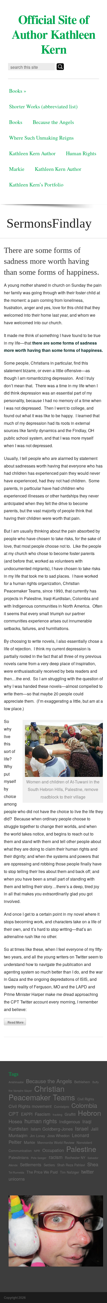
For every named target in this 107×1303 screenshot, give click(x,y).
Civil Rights (85, 1098)
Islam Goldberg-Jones (52, 1129)
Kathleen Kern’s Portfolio (36, 184)
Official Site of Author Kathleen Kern (53, 34)
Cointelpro (61, 1106)
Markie (16, 168)
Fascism (42, 1114)
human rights (40, 1121)
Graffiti (70, 1114)
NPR (37, 1151)
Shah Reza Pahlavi (71, 1164)
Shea (92, 1164)
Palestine (81, 1149)
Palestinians (19, 1157)
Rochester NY (75, 1157)
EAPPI (26, 1114)
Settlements (30, 1164)
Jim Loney (37, 1135)
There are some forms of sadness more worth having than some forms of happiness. (51, 261)
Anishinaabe (16, 1082)
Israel (82, 1128)
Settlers (49, 1164)
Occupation (53, 1150)
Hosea (15, 1121)
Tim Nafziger (69, 1172)
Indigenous (69, 1121)
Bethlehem (82, 1081)
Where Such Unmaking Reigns (41, 137)
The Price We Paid (42, 1172)
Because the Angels (53, 122)
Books (17, 90)
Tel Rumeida (16, 1172)
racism (56, 1157)
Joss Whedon (58, 1135)
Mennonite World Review (55, 1142)
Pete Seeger (38, 1158)
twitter (87, 1171)
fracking (57, 1115)
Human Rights (81, 153)
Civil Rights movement (30, 1106)
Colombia (84, 1105)
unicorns (17, 1179)
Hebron (89, 1113)
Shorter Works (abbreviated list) (43, 106)
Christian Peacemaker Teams (42, 1092)
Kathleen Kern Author (32, 153)
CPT (14, 1113)
